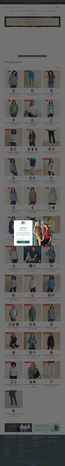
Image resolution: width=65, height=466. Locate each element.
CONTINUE (23, 242)
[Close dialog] (50, 221)
